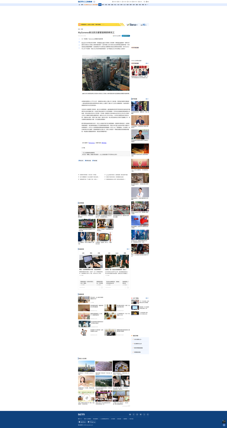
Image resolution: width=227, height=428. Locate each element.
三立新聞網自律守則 (104, 418)
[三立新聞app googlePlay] (91, 422)
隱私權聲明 (95, 418)
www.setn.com (89, 425)
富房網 (141, 1)
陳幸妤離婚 (95, 4)
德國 (125, 253)
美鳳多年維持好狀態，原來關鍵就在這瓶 (114, 177)
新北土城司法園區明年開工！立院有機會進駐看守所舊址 (104, 388)
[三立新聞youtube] (130, 414)
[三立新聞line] (141, 414)
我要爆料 (125, 418)
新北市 (83, 43)
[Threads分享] (79, 45)
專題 (143, 4)
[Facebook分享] (79, 39)
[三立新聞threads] (148, 414)
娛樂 (121, 4)
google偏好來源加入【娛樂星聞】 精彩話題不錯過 (117, 174)
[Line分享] (79, 42)
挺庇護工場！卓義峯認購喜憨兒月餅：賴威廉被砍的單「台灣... (139, 241)
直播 (112, 4)
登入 (148, 1)
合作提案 (113, 418)
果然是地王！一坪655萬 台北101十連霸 (86, 373)
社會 (118, 4)
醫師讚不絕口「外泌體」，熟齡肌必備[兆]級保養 (86, 388)
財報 (99, 253)
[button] (144, 2)
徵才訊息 (131, 418)
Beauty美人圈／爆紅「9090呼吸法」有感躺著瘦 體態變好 (121, 388)
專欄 (100, 4)
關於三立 (80, 418)
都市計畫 (102, 43)
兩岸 (134, 4)
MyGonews (92, 143)
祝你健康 (124, 1)
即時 (82, 4)
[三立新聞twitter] (144, 414)
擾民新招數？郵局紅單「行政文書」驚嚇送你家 (104, 373)
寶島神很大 (136, 1)
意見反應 (119, 418)
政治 (115, 4)
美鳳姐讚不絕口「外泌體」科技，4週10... (88, 179)
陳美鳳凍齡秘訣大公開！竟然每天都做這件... (115, 179)
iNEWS (120, 1)
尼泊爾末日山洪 (88, 4)
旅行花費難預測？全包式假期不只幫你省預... (89, 177)
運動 (137, 4)
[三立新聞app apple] (82, 422)
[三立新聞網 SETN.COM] (79, 4)
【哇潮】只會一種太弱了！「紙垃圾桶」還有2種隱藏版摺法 (120, 403)
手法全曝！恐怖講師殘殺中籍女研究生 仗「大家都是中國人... (104, 216)
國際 (131, 4)
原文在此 (104, 143)
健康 (128, 4)
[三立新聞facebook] (133, 414)
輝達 (91, 253)
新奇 (146, 4)
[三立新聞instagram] (137, 414)
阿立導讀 (130, 1)
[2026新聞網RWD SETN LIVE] (94, 1)
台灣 (109, 253)
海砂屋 (119, 43)
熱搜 (109, 4)
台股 (83, 253)
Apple (117, 253)
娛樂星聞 (115, 1)
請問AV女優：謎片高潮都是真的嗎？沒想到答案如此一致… (103, 403)
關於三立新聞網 (87, 418)
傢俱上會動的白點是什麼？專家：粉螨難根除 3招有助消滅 (86, 403)
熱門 (103, 4)
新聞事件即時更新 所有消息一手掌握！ (88, 174)
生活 (124, 4)
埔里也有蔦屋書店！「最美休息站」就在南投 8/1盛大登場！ (121, 373)
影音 (106, 4)
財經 (140, 4)
